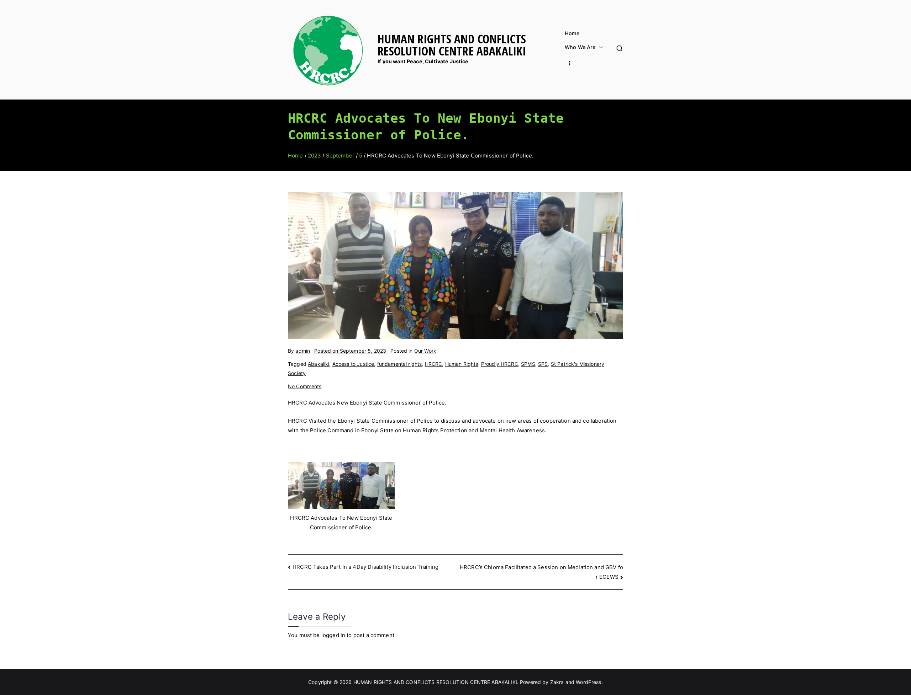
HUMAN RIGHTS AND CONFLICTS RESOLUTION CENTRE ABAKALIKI (452, 45)
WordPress (588, 682)
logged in (333, 635)
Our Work (425, 351)
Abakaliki (318, 364)
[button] (599, 47)
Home (572, 33)
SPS (543, 364)
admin (302, 351)
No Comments (305, 386)
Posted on (350, 351)
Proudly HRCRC (499, 364)
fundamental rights (399, 364)
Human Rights (461, 364)
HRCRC (433, 364)
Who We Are (580, 47)
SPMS (528, 364)
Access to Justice (353, 364)
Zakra (557, 682)
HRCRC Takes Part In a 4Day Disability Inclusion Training (365, 566)
